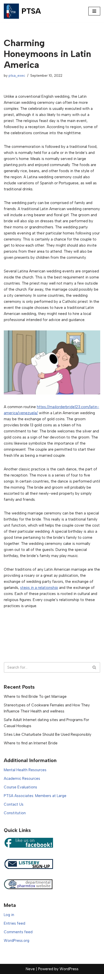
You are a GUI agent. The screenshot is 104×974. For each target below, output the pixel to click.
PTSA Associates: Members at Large (35, 795)
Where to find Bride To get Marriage (35, 696)
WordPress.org (16, 940)
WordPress (69, 969)
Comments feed (18, 932)
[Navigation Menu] (94, 11)
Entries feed (14, 923)
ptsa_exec (17, 75)
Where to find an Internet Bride (31, 743)
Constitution (15, 813)
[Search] (94, 667)
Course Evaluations (20, 787)
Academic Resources (22, 778)
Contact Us (13, 804)
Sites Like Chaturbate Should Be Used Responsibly (47, 734)
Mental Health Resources (25, 770)
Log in (9, 914)
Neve (30, 969)
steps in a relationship (39, 587)
